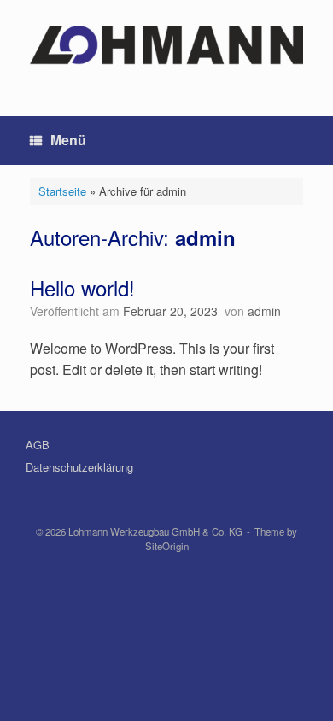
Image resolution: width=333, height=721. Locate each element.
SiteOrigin (167, 546)
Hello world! (82, 287)
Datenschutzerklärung (79, 467)
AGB (38, 445)
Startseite (62, 191)
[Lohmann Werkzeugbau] (166, 45)
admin (205, 237)
